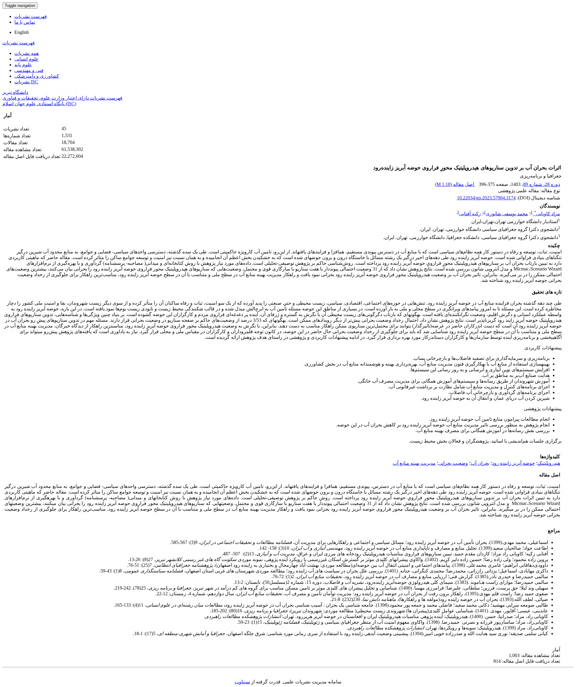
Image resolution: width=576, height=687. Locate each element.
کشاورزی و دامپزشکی (36, 76)
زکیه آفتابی (470, 213)
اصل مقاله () (455, 184)
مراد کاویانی (547, 213)
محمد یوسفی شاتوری (507, 213)
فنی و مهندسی (29, 70)
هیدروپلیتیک (549, 463)
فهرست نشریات (30, 16)
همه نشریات (26, 53)
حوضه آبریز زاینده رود (513, 463)
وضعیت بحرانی (453, 463)
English (21, 32)
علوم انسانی (26, 58)
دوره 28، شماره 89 (541, 184)
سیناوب (242, 681)
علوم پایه (23, 64)
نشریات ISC (26, 81)
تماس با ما (24, 22)
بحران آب (480, 463)
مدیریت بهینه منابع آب (414, 463)
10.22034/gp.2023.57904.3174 (486, 197)
